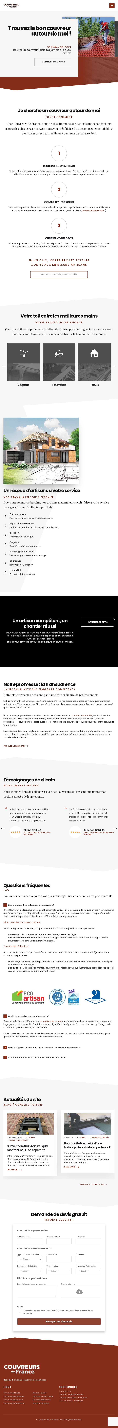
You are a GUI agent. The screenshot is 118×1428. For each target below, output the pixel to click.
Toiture (59, 385)
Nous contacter (40, 1393)
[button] (4, 366)
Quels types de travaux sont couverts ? (28, 1016)
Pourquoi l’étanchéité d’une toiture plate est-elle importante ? (30, 1145)
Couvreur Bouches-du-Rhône (73, 1397)
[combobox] (29, 1259)
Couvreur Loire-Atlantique (71, 1401)
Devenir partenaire (42, 1399)
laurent (25, 1137)
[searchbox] (30, 1258)
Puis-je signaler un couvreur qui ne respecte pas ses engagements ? (44, 1047)
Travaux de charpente (13, 1396)
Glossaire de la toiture (43, 1396)
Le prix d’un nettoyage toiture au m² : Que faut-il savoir (86, 1148)
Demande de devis (98, 622)
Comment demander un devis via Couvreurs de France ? (37, 1057)
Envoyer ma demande (59, 1321)
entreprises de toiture (51, 1021)
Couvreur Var (65, 1391)
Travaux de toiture (11, 1393)
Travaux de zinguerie (13, 1399)
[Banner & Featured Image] (23, 353)
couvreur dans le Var (82, 715)
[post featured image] (23, 372)
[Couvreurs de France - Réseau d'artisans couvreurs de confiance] (11, 5)
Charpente (94, 385)
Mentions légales (41, 1403)
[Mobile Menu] (112, 5)
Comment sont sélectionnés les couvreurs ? (31, 905)
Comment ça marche (53, 61)
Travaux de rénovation (13, 1403)
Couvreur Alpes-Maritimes (71, 1394)
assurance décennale (93, 210)
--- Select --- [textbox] (24, 1271)
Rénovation (24, 385)
